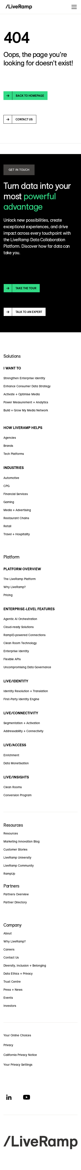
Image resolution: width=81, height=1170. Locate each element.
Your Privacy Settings (17, 1065)
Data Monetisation (16, 763)
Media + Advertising (17, 510)
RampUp (9, 874)
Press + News (12, 990)
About (7, 933)
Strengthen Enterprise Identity (24, 378)
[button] (73, 7)
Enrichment (11, 755)
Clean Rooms (12, 787)
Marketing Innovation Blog (21, 841)
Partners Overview (16, 894)
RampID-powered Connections (24, 635)
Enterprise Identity (16, 651)
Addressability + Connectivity (23, 731)
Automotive (11, 478)
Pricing (8, 595)
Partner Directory (15, 902)
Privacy (8, 1045)
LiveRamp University (17, 857)
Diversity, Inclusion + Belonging (24, 965)
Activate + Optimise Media (21, 394)
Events (8, 998)
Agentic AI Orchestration (20, 619)
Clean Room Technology (20, 643)
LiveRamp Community (18, 866)
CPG (6, 486)
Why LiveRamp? (14, 587)
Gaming (8, 502)
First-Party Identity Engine (21, 699)
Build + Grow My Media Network (25, 410)
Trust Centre (12, 982)
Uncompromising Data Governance (27, 667)
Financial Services (15, 494)
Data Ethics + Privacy (18, 974)
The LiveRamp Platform (19, 579)
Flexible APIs (12, 659)
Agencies (9, 438)
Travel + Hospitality (16, 534)
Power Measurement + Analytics (25, 402)
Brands (8, 446)
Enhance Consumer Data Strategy (27, 386)
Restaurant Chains (16, 518)
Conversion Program (17, 795)
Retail (7, 526)
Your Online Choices (17, 1035)
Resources (10, 833)
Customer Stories (15, 849)
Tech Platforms (13, 454)
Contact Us (11, 957)
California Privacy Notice (20, 1055)
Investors (9, 1006)
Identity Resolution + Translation (25, 691)
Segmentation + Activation (21, 723)
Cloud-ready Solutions (18, 627)
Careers (8, 949)
